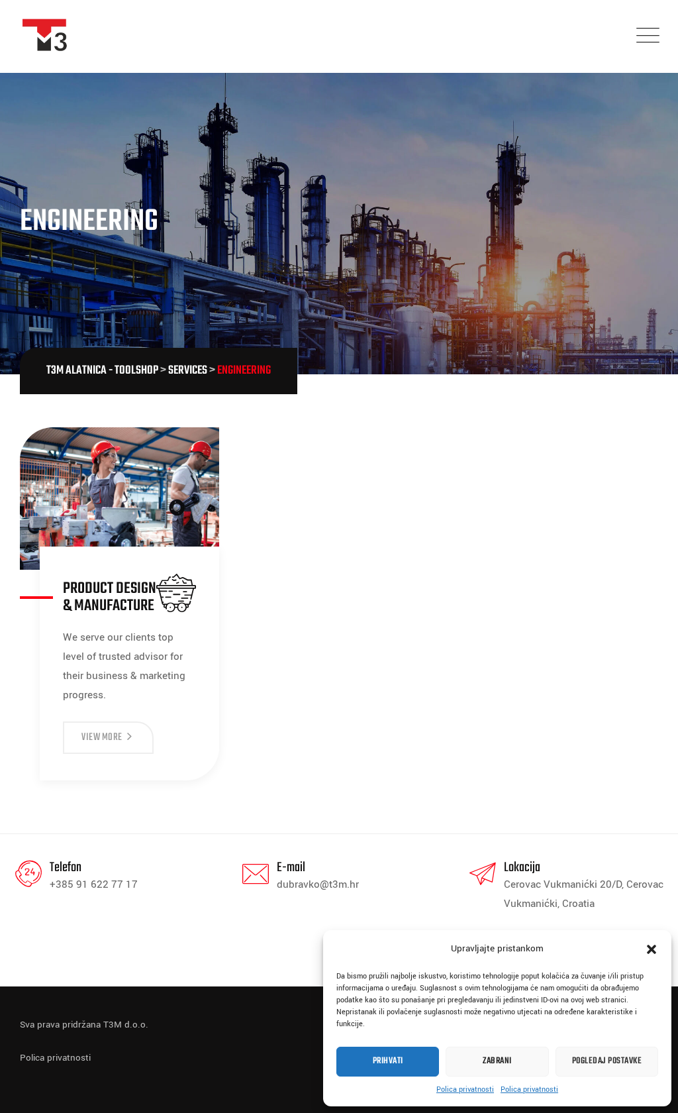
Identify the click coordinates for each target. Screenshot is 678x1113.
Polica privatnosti (465, 1089)
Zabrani (497, 1061)
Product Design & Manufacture (109, 597)
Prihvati (388, 1061)
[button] (651, 948)
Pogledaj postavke (607, 1061)
